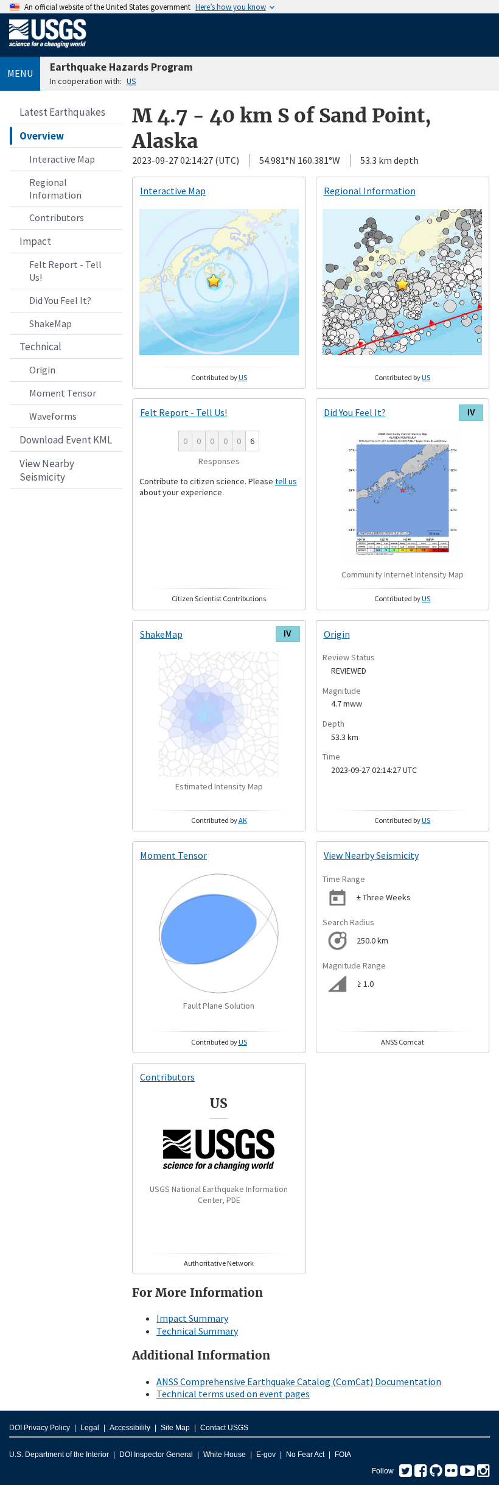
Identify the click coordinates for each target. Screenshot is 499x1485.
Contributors (56, 217)
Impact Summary (192, 1318)
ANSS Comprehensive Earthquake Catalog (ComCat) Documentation (298, 1381)
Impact (35, 241)
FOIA (343, 1454)
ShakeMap (50, 323)
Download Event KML (65, 439)
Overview (41, 136)
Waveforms (53, 416)
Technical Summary (197, 1331)
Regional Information (55, 188)
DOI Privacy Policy (39, 1427)
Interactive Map (62, 159)
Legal (89, 1427)
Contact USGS (224, 1427)
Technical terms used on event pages (233, 1394)
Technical (40, 346)
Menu (20, 73)
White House (224, 1454)
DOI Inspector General (156, 1454)
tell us (286, 481)
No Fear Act (305, 1454)
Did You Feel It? (60, 300)
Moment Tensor (62, 393)
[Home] (47, 50)
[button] (213, 280)
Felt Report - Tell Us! (65, 270)
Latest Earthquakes (62, 112)
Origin (42, 370)
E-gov (266, 1454)
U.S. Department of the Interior (59, 1454)
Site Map (175, 1427)
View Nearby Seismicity (46, 470)
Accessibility (130, 1427)
